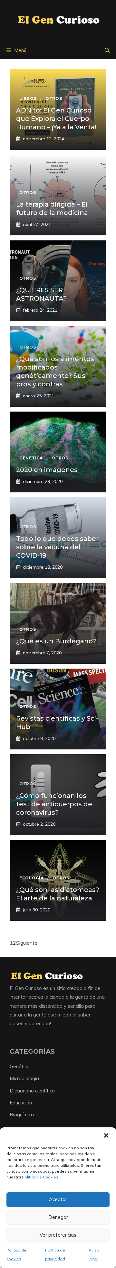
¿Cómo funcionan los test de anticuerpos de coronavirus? (54, 804)
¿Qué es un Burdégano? (56, 641)
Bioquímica (22, 1115)
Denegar (58, 1217)
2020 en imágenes (47, 470)
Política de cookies (16, 1254)
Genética (20, 1066)
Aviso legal (94, 1254)
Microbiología (24, 1078)
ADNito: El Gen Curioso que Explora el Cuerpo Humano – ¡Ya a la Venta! (56, 118)
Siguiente (26, 943)
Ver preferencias (58, 1235)
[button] (106, 1135)
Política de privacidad (55, 1254)
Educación (21, 1103)
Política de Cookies (40, 1177)
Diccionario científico (32, 1091)
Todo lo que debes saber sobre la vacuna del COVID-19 (57, 547)
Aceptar (58, 1199)
